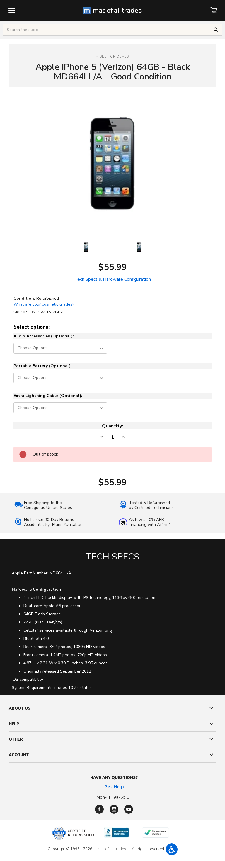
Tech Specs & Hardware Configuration (112, 279)
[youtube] (128, 809)
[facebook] (99, 809)
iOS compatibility (27, 679)
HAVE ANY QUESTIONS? (114, 777)
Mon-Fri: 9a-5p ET (114, 797)
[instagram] (114, 809)
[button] (172, 849)
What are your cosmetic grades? (43, 304)
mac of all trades (111, 849)
